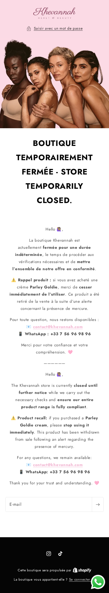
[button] (54, 28)
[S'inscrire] (97, 504)
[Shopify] (82, 570)
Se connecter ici (82, 579)
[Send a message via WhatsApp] (98, 582)
